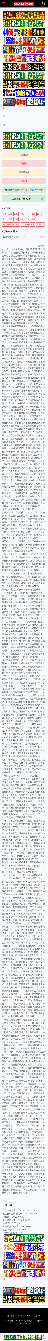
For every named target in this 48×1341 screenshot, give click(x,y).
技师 (33, 214)
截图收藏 (17, 190)
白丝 (27, 214)
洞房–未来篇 (9, 1229)
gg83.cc (27, 198)
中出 (22, 219)
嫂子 (39, 214)
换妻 (33, 224)
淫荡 (10, 219)
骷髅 (5, 1223)
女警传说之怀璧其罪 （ (14, 1213)
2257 (29, 1315)
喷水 (27, 219)
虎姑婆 (6, 1232)
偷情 (4, 214)
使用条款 (10, 1315)
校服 (10, 214)
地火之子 (7, 1216)
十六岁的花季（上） (12, 1210)
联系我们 (37, 1315)
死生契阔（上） (10, 1220)
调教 (16, 214)
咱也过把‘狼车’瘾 (11, 1226)
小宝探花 (25, 224)
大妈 (4, 219)
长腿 (16, 219)
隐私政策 (20, 1315)
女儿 (22, 214)
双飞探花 (40, 224)
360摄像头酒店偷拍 (11, 224)
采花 (33, 219)
